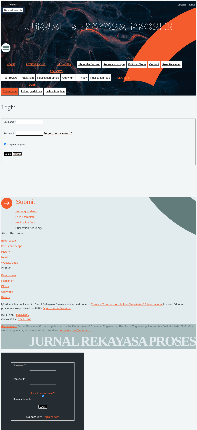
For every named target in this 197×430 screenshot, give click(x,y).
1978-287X (22, 315)
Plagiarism (27, 77)
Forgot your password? (58, 133)
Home (11, 64)
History (5, 251)
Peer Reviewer (171, 64)
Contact (154, 64)
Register (182, 5)
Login (192, 5)
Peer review (10, 77)
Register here (51, 416)
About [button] (129, 57)
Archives (64, 64)
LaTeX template (55, 91)
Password (10, 133)
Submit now (10, 91)
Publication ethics (48, 77)
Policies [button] (56, 71)
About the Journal (89, 64)
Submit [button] (33, 84)
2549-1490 (24, 319)
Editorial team (9, 240)
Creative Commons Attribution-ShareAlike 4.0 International (127, 304)
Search (123, 77)
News (4, 257)
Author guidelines (31, 91)
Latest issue (36, 64)
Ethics (5, 286)
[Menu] (5, 47)
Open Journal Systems (57, 308)
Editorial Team (137, 64)
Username (10, 122)
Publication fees (100, 77)
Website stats (9, 262)
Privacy (82, 77)
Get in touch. (9, 326)
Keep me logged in (17, 144)
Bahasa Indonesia (13, 10)
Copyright (68, 77)
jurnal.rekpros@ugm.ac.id (75, 330)
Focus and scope (114, 64)
